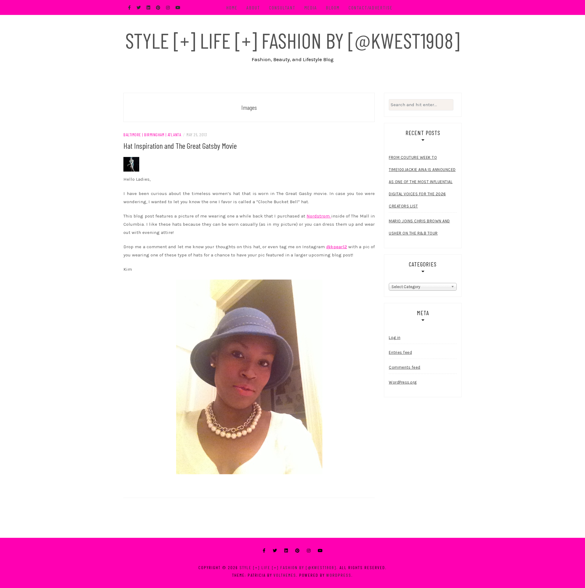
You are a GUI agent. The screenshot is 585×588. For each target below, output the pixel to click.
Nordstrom (319, 216)
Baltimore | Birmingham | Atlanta (152, 134)
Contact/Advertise (371, 7)
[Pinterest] (297, 550)
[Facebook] (264, 550)
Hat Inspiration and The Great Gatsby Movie (180, 145)
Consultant (282, 7)
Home (232, 7)
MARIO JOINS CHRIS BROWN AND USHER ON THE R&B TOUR (419, 227)
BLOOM (333, 7)
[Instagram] (308, 550)
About (253, 7)
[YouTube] (320, 550)
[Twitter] (275, 550)
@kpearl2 (336, 246)
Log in (394, 337)
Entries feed (400, 352)
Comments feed (404, 367)
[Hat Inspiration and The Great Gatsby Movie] (131, 164)
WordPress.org (403, 382)
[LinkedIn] (286, 550)
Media (310, 7)
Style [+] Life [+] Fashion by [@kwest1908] (292, 40)
